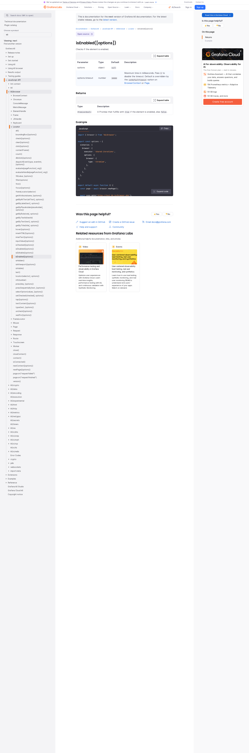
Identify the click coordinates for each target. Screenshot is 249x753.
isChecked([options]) (25, 245)
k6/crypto (15, 385)
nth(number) (21, 280)
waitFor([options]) (24, 315)
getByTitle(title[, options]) (27, 225)
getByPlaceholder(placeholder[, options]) (29, 208)
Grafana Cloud (72, 7)
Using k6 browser (15, 68)
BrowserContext (132, 83)
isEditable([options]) (24, 253)
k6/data (14, 389)
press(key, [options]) (25, 284)
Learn (127, 7)
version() (17, 381)
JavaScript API (107, 29)
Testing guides (14, 76)
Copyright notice (15, 494)
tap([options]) (22, 299)
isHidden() (20, 260)
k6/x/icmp (15, 436)
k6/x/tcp (14, 444)
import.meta (16, 471)
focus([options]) (23, 188)
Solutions (88, 7)
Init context (15, 84)
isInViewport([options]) (26, 264)
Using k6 (11, 64)
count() (19, 154)
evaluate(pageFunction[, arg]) (29, 168)
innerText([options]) (24, 237)
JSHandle (17, 119)
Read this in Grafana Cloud (216, 15)
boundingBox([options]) (26, 134)
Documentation (81, 29)
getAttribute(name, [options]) (29, 195)
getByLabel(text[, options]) (28, 203)
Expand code (162, 191)
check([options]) (23, 138)
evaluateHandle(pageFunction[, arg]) (32, 172)
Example (208, 41)
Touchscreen (18, 342)
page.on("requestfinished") (25, 377)
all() (17, 131)
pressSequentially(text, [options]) (30, 288)
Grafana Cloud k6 (15, 490)
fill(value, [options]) (24, 176)
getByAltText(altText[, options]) (30, 199)
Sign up (200, 7)
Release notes (14, 53)
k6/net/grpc (16, 416)
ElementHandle (19, 111)
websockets (16, 467)
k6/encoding (16, 393)
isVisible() (20, 268)
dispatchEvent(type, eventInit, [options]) (29, 163)
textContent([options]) (26, 303)
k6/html (14, 405)
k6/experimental (17, 401)
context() (17, 358)
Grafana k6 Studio (16, 486)
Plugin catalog (10, 25)
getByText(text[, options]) (27, 221)
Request (16, 331)
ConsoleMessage (20, 103)
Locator (131, 29)
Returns (208, 37)
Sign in (188, 7)
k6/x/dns (14, 432)
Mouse (16, 323)
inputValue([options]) (25, 241)
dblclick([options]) (24, 158)
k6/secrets (15, 420)
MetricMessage (19, 107)
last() (18, 272)
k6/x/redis (15, 451)
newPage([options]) (21, 370)
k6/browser (120, 29)
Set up (11, 56)
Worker (16, 346)
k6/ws (13, 428)
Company (147, 7)
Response (17, 334)
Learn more (149, 2)
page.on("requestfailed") (24, 373)
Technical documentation (15, 21)
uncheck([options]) (24, 311)
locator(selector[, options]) (27, 276)
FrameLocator (19, 319)
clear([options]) (22, 142)
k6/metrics (15, 412)
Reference (12, 483)
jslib (12, 463)
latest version (110, 19)
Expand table (163, 56)
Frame (15, 115)
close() (16, 350)
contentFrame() (22, 150)
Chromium (17, 99)
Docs (137, 7)
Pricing (101, 7)
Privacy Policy (85, 2)
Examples (12, 479)
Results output (14, 72)
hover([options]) (23, 229)
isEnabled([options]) (24, 257)
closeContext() (19, 354)
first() (18, 184)
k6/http (14, 408)
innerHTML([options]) (25, 233)
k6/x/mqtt (15, 440)
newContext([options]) (23, 366)
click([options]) (22, 146)
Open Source (113, 7)
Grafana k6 (95, 29)
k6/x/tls (14, 447)
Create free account (222, 101)
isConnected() (19, 362)
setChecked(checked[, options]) (30, 295)
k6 (12, 88)
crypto (13, 459)
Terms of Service (69, 2)
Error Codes (16, 455)
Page (146, 83)
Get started (13, 60)
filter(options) (22, 180)
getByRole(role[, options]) (27, 214)
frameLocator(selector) (26, 192)
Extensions (12, 475)
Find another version (13, 44)
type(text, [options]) (25, 307)
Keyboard (17, 123)
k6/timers (14, 424)
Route (15, 338)
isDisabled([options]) (25, 249)
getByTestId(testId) (24, 218)
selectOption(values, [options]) (29, 292)
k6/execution (16, 397)
